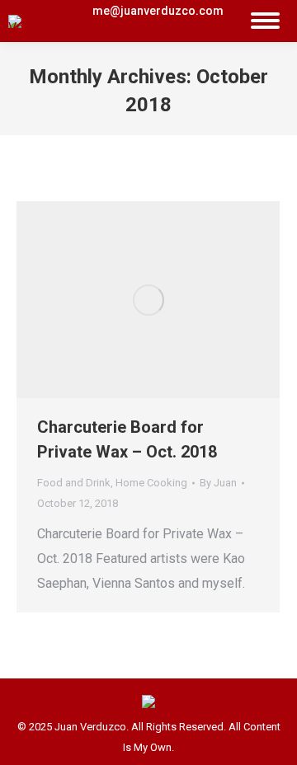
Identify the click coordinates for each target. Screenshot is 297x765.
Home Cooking (151, 482)
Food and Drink (74, 482)
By (218, 482)
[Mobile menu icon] (265, 21)
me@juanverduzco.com (158, 10)
